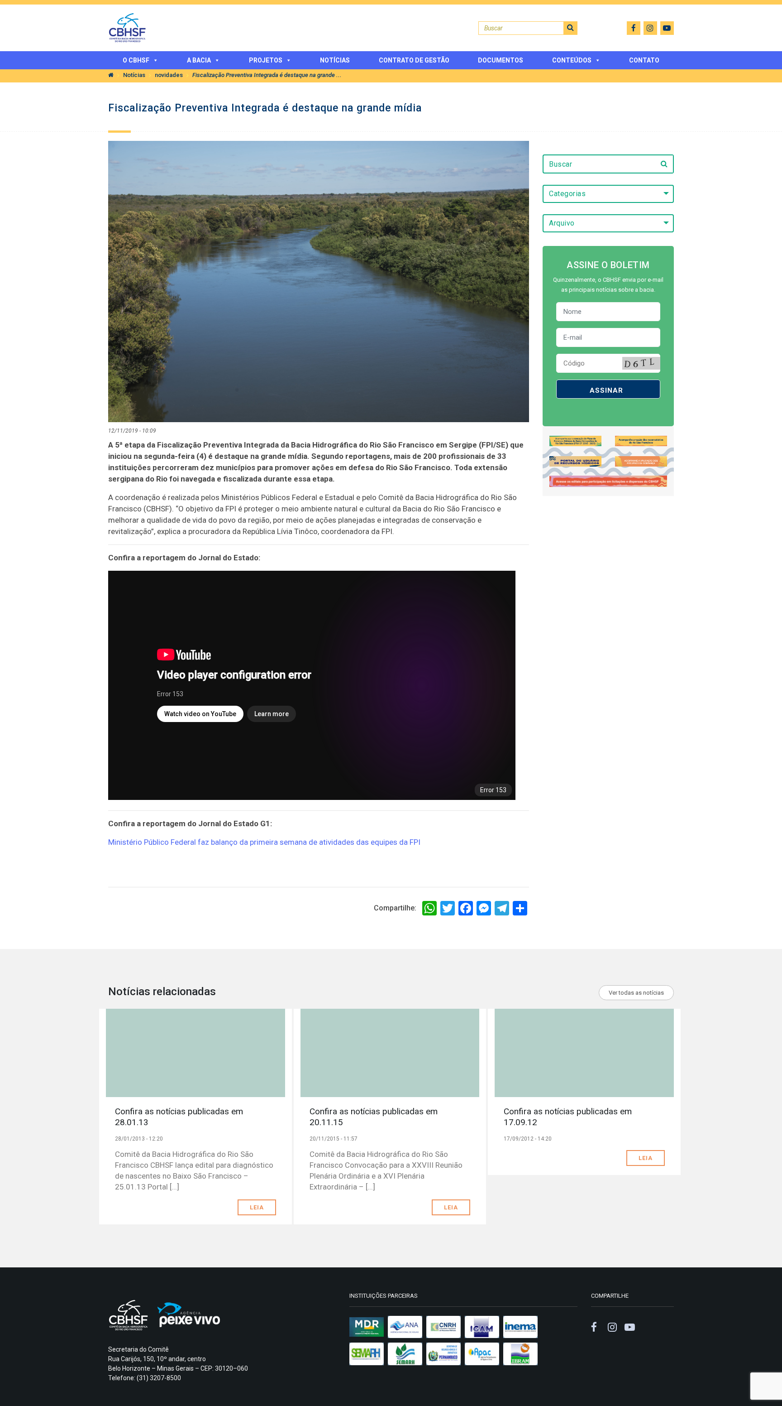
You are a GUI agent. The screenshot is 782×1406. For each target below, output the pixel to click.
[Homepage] (111, 75)
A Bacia (199, 60)
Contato (644, 60)
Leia (257, 1207)
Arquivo (562, 223)
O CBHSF (136, 60)
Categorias (567, 193)
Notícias (335, 60)
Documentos (500, 60)
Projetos (265, 60)
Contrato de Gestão (414, 60)
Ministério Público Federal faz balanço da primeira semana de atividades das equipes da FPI (264, 842)
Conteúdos (571, 60)
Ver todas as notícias (636, 992)
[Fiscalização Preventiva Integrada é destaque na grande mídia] (318, 281)
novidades (169, 75)
